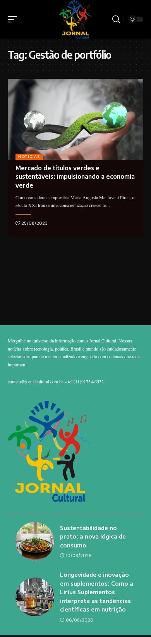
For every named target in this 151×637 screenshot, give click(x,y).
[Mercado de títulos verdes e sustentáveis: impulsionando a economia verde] (75, 119)
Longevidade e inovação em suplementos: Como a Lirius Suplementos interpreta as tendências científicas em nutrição (96, 592)
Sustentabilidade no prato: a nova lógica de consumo (93, 536)
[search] (116, 19)
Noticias (29, 156)
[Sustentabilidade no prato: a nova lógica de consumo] (34, 541)
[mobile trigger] (14, 19)
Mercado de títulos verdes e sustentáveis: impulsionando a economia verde (75, 176)
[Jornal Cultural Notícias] (75, 19)
